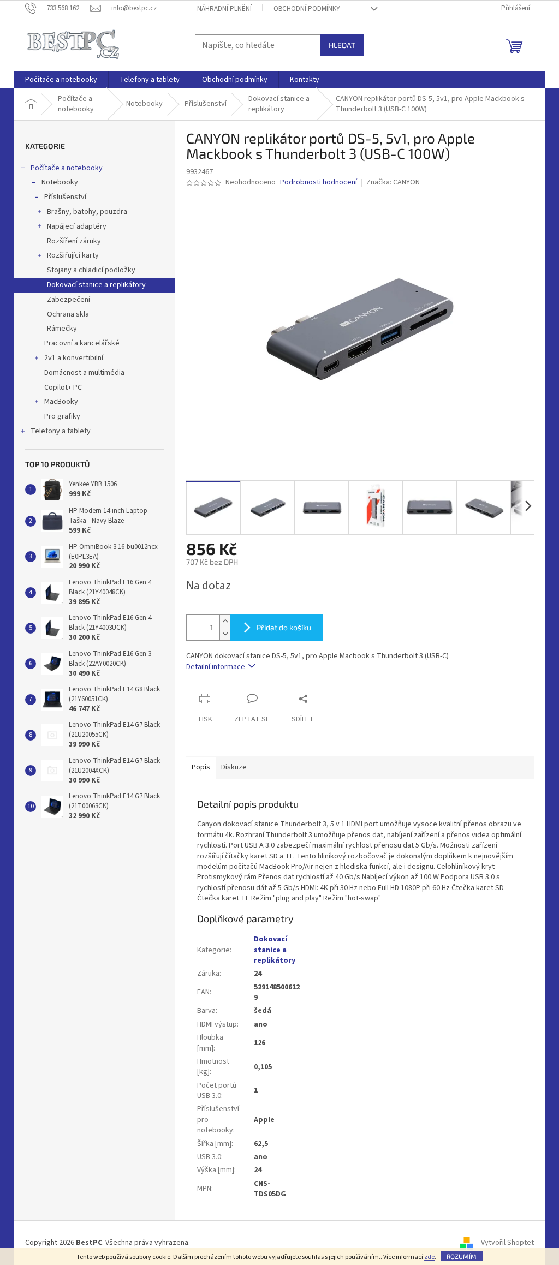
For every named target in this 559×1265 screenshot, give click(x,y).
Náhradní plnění (224, 9)
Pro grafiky (62, 416)
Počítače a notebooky (67, 168)
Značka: (393, 182)
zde (429, 1257)
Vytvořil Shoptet (507, 1242)
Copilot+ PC (63, 387)
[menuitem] (61, 79)
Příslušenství (65, 197)
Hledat (342, 45)
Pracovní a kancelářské (82, 343)
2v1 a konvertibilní (73, 358)
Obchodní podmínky (306, 9)
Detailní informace (215, 666)
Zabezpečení (68, 299)
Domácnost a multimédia (84, 372)
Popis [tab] (201, 767)
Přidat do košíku (284, 627)
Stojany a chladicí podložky (91, 270)
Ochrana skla (68, 314)
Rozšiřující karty (73, 255)
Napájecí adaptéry (76, 226)
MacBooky (61, 401)
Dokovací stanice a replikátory (96, 284)
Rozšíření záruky (74, 241)
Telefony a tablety (61, 431)
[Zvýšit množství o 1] (224, 621)
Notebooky (59, 182)
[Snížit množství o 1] (224, 634)
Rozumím (462, 1256)
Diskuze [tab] (234, 767)
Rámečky (62, 328)
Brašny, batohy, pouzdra (87, 211)
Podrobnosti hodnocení (318, 182)
